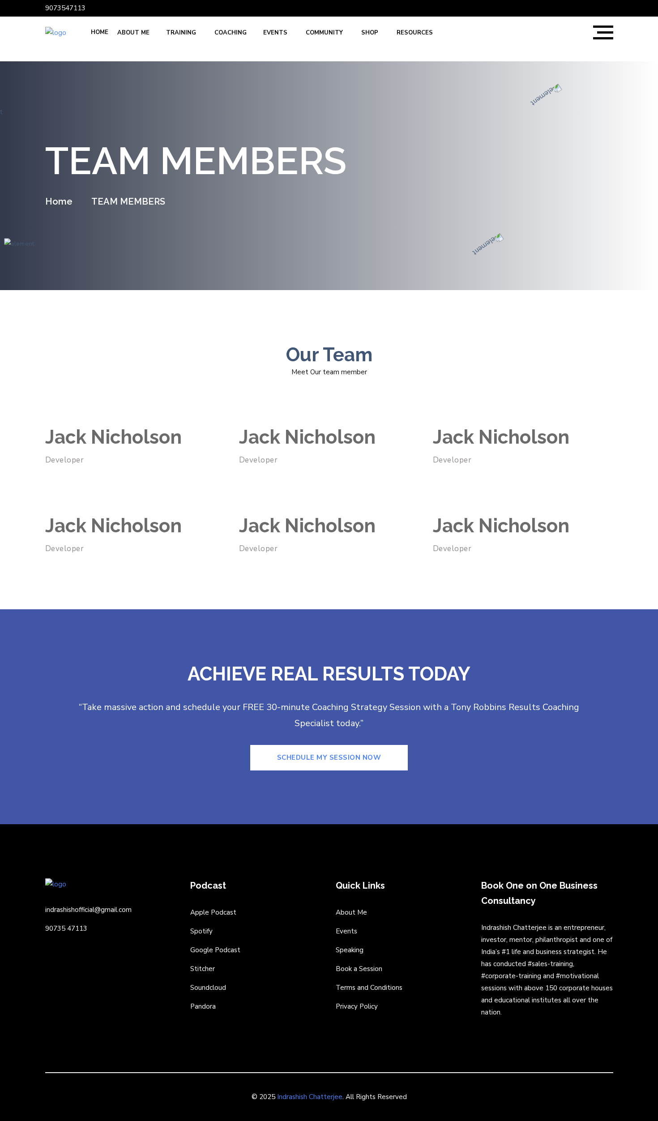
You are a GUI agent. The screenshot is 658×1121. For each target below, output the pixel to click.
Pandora (203, 1006)
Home (99, 32)
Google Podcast (215, 950)
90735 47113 (66, 928)
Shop (370, 33)
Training (182, 33)
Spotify (201, 931)
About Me (133, 33)
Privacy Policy (357, 1006)
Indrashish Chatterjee (309, 1096)
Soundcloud (208, 987)
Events (276, 33)
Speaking (349, 950)
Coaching (230, 33)
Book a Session (359, 968)
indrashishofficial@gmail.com (88, 909)
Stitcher (202, 968)
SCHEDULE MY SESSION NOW (329, 757)
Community (325, 33)
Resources (416, 33)
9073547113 (65, 8)
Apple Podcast (213, 912)
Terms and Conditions (369, 987)
